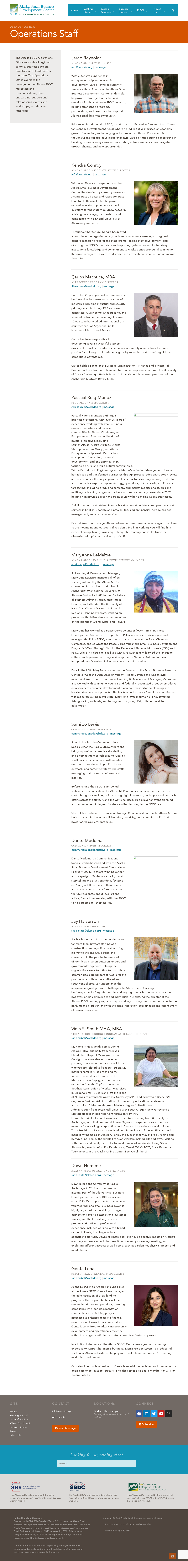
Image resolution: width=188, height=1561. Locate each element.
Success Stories (123, 10)
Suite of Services (106, 10)
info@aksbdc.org (82, 67)
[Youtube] (161, 1413)
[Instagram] (168, 1413)
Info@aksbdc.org (82, 174)
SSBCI (140, 10)
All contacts (58, 1417)
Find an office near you (106, 1411)
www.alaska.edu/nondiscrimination (42, 1552)
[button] (65, 1428)
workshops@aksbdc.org (86, 564)
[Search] (173, 10)
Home (74, 10)
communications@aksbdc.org (89, 733)
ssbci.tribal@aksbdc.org (86, 1038)
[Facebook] (139, 1413)
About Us (157, 10)
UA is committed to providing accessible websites (127, 1524)
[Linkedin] (146, 1413)
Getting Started (88, 10)
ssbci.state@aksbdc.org (86, 930)
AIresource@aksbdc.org (86, 286)
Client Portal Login (20, 1423)
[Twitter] (154, 1413)
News (13, 1431)
